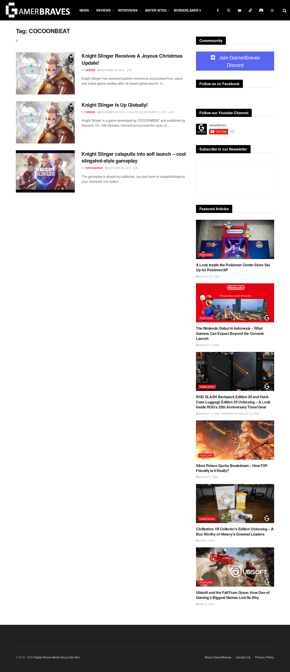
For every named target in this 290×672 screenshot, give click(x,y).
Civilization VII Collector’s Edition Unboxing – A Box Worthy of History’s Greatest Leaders (234, 531)
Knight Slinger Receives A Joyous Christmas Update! (132, 59)
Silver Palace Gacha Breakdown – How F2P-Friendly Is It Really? (232, 468)
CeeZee (90, 70)
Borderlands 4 (187, 10)
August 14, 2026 (208, 345)
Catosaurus (94, 168)
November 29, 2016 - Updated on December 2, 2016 (133, 112)
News (84, 10)
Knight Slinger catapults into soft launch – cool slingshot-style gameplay (134, 157)
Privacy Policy (264, 657)
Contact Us (243, 657)
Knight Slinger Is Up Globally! (115, 104)
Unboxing (207, 386)
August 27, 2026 (208, 276)
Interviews (128, 10)
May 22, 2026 (206, 604)
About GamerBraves (218, 657)
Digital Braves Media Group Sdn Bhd (57, 657)
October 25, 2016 (119, 168)
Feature (206, 255)
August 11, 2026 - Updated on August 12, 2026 (228, 413)
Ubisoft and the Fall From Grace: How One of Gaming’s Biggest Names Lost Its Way (232, 595)
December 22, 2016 (112, 70)
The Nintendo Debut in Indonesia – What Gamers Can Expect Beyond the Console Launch (230, 333)
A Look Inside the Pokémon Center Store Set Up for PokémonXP (233, 267)
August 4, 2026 (208, 477)
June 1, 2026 (206, 540)
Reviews (103, 10)
